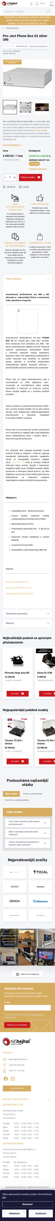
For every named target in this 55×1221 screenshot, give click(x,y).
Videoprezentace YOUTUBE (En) (20, 593)
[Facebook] (5, 1078)
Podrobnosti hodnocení (39, 46)
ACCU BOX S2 (17, 462)
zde (4, 1197)
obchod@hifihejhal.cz (17, 1059)
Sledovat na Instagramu (30, 974)
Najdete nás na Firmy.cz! (38, 1187)
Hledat (48, 11)
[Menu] (51, 3)
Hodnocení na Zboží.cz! (16, 1187)
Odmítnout (14, 1213)
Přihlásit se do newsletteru (17, 1025)
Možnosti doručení (38, 169)
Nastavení (27, 1204)
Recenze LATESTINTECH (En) (18, 588)
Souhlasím (40, 1213)
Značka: (9, 53)
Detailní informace (11, 145)
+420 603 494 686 (16, 1065)
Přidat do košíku (28, 177)
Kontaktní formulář (17, 1088)
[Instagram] (12, 1078)
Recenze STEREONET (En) (17, 582)
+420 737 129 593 (16, 1070)
